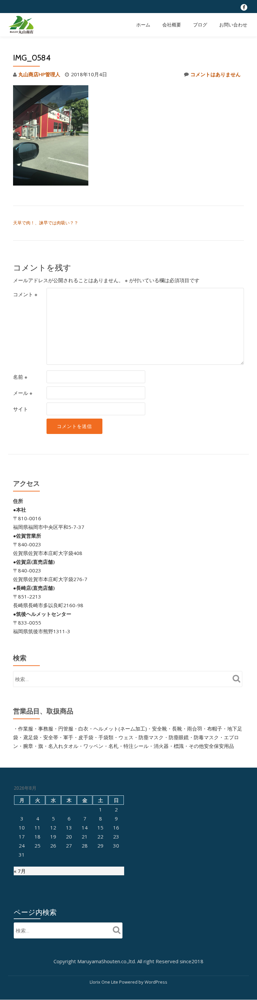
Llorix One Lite (104, 982)
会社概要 (171, 24)
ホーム (143, 24)
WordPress (156, 982)
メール (22, 393)
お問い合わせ (233, 24)
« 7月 (20, 871)
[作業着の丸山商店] (22, 24)
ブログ (200, 24)
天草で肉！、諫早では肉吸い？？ (45, 223)
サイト (20, 409)
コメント (25, 294)
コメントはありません (215, 74)
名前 (20, 376)
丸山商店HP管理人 (39, 74)
